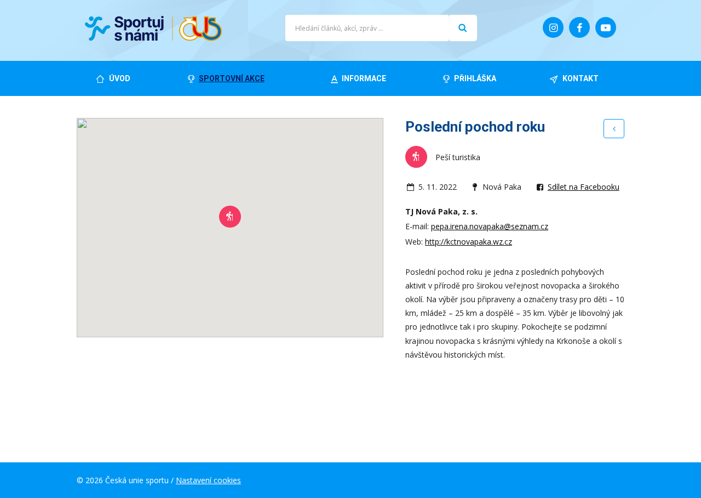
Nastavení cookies (208, 480)
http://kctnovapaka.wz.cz (468, 241)
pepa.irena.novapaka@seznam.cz (489, 226)
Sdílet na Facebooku (583, 187)
